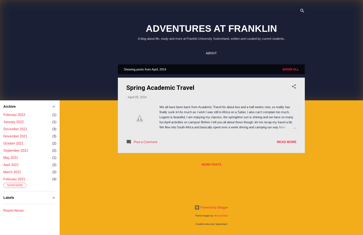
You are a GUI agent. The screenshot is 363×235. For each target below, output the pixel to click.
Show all (290, 69)
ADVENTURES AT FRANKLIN (211, 28)
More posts (211, 164)
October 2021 (13, 143)
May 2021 (10, 157)
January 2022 (13, 122)
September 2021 (15, 150)
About (211, 53)
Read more (286, 142)
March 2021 (12, 172)
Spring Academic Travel (160, 87)
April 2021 (11, 165)
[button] (293, 87)
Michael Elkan (221, 215)
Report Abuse (13, 210)
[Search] (302, 11)
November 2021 (15, 136)
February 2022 (14, 115)
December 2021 (15, 129)
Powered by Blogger (214, 207)
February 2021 (14, 179)
